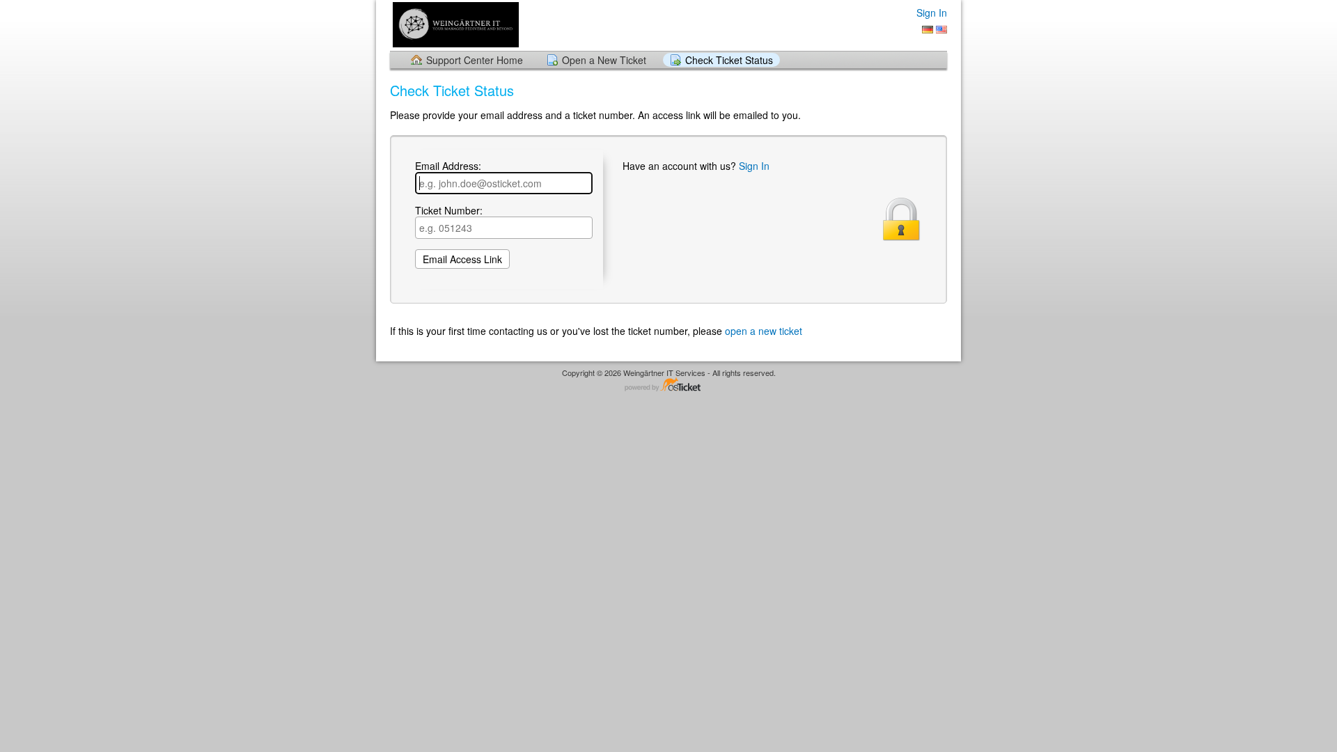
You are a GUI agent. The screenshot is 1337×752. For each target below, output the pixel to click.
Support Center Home (474, 60)
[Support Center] (454, 24)
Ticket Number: (449, 211)
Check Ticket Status (729, 60)
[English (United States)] (941, 29)
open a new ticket (763, 331)
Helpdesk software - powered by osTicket (668, 385)
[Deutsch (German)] (927, 29)
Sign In (931, 12)
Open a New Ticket (604, 60)
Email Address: (448, 166)
